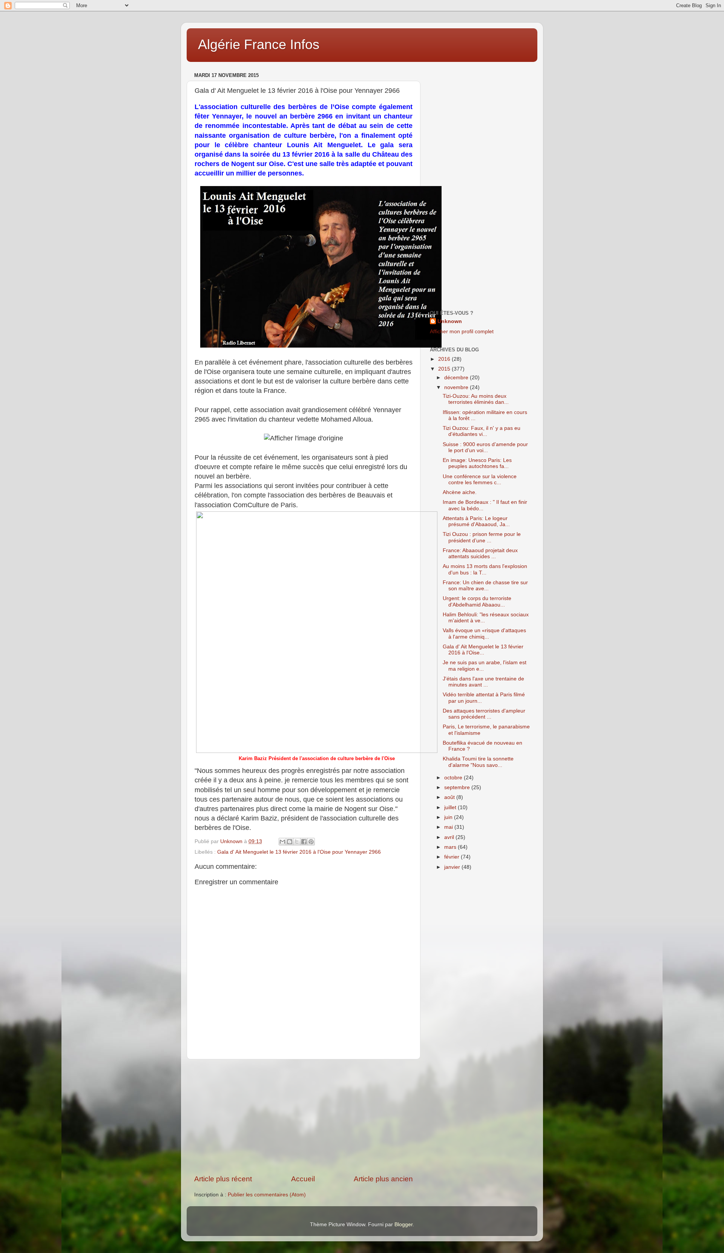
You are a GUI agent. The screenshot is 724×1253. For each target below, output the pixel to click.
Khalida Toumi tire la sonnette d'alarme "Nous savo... (478, 762)
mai (449, 827)
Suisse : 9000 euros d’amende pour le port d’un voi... (485, 447)
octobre (454, 777)
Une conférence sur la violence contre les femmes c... (480, 479)
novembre (457, 387)
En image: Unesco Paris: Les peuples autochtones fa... (477, 463)
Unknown (449, 321)
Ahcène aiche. (460, 492)
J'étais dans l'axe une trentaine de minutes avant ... (483, 682)
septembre (457, 787)
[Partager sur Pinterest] (311, 841)
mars (451, 847)
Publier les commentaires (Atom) (267, 1195)
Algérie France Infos (258, 44)
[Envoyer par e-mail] (282, 841)
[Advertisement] (303, 1117)
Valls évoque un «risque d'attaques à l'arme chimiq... (484, 633)
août (450, 797)
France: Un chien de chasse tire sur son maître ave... (485, 585)
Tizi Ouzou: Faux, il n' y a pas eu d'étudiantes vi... (481, 431)
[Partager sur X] (297, 841)
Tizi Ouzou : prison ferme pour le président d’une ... (482, 537)
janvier (453, 867)
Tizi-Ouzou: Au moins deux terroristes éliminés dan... (476, 399)
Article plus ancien (383, 1179)
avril (450, 837)
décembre (457, 377)
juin (449, 817)
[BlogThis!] (289, 841)
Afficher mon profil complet (462, 331)
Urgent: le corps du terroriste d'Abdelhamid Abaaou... (477, 601)
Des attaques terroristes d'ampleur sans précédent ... (484, 714)
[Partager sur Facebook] (304, 841)
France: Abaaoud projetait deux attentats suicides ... (480, 553)
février (452, 857)
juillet (451, 807)
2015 (445, 369)
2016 (445, 359)
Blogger (403, 1224)
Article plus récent (223, 1179)
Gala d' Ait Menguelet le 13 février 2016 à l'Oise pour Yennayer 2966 (299, 852)
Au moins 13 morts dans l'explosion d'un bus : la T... (485, 569)
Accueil (303, 1179)
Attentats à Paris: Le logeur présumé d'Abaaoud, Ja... (476, 521)
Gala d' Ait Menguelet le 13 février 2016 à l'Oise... (483, 650)
